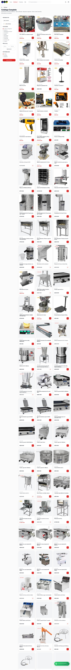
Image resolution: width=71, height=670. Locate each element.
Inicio (11, 2)
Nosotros (21, 2)
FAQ (25, 2)
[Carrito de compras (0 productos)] (68, 2)
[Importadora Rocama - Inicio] (4, 2)
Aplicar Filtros (9, 60)
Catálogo (15, 2)
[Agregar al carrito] (33, 38)
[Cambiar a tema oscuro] (66, 2)
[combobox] (39, 2)
